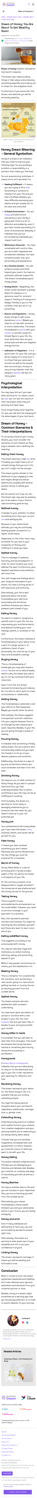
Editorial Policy (7, 1452)
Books (4, 1432)
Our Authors (6, 1438)
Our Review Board (8, 1435)
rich (3, 519)
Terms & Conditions (9, 1445)
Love (29, 829)
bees (6, 398)
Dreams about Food (14, 17)
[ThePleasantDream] (9, 4)
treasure (5, 1022)
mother (8, 333)
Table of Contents (25, 11)
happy (7, 214)
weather (17, 372)
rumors (18, 320)
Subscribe (7, 1473)
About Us (5, 1442)
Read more (7, 1339)
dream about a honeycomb (15, 1063)
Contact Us (6, 1455)
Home (3, 17)
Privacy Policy (7, 1448)
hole (27, 187)
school (4, 670)
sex (28, 459)
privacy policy (8, 1486)
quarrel (22, 329)
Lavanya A (26, 1318)
